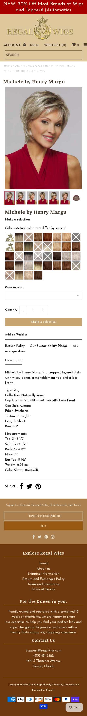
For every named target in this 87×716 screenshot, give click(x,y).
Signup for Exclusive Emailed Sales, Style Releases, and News (43, 505)
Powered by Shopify (43, 690)
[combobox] (43, 54)
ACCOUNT (12, 45)
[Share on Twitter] (29, 486)
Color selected (14, 287)
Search (43, 563)
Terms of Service (43, 589)
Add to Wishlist (16, 334)
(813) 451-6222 (43, 655)
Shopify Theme (51, 685)
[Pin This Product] (38, 486)
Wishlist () (55, 45)
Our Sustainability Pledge (49, 346)
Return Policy (15, 346)
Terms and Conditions (43, 584)
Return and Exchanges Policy (43, 579)
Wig (17, 66)
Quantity (11, 310)
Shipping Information (43, 573)
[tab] (13, 361)
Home (8, 66)
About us (43, 568)
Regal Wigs (35, 685)
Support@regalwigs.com (43, 650)
